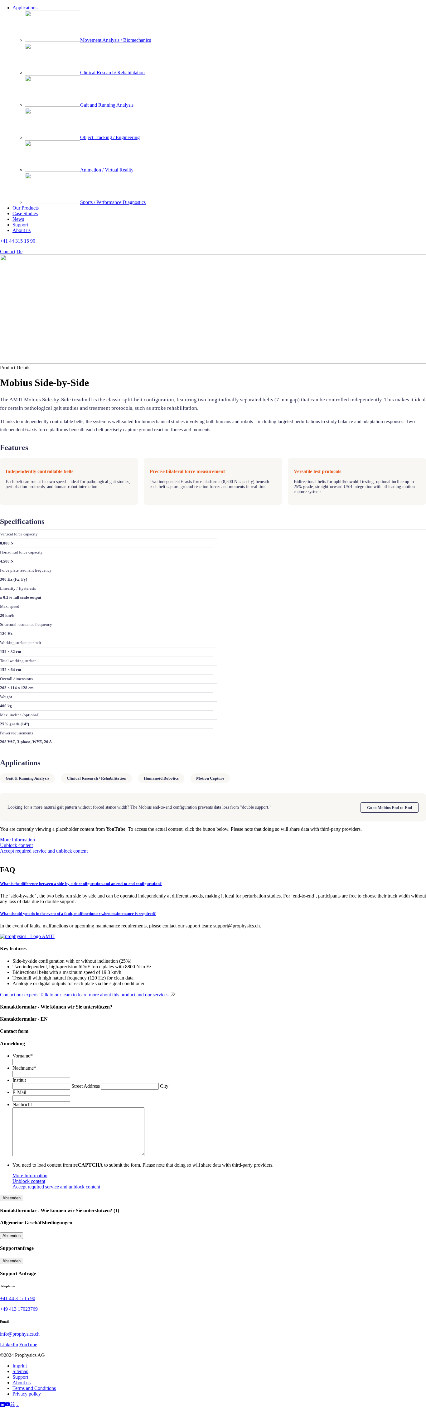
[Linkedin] (2, 1405)
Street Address (85, 1086)
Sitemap (20, 1371)
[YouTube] (7, 1405)
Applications (24, 7)
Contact (7, 251)
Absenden (11, 1198)
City (164, 1086)
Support (20, 224)
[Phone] (17, 1405)
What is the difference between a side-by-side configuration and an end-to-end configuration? (81, 883)
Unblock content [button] (16, 845)
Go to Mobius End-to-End (389, 807)
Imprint (19, 1365)
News (18, 219)
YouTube (28, 1344)
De (19, 251)
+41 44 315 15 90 (17, 241)
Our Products (25, 207)
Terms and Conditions (34, 1388)
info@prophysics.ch (20, 1334)
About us (21, 230)
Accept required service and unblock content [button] (44, 851)
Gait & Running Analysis (27, 778)
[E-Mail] (12, 1405)
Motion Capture (210, 778)
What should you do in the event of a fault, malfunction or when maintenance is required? (78, 913)
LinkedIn (9, 1344)
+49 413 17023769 (19, 1309)
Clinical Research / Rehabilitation (96, 778)
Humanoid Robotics (161, 778)
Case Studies (25, 213)
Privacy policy (26, 1393)
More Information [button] (17, 839)
